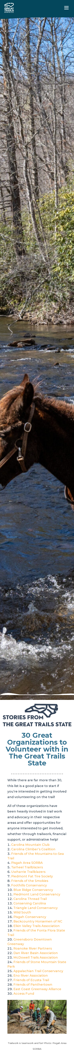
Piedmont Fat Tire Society (32, 876)
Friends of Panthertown (32, 985)
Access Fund (23, 994)
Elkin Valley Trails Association (36, 926)
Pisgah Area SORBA (27, 863)
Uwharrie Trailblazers (28, 872)
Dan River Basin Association (35, 953)
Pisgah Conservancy (29, 917)
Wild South (22, 912)
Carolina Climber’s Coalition (33, 849)
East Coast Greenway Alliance (37, 989)
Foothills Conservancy (29, 885)
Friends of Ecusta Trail (31, 980)
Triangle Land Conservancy (35, 908)
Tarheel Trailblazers (27, 867)
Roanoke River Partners (32, 948)
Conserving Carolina (29, 903)
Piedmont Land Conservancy (36, 894)
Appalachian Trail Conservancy (38, 971)
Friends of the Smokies (29, 881)
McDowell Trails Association (35, 957)
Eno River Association (30, 975)
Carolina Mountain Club (30, 845)
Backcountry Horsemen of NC (37, 921)
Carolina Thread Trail (30, 899)
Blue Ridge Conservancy (33, 890)
